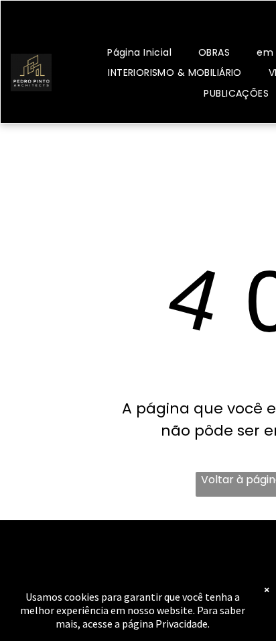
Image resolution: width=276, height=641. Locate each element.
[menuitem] (139, 52)
